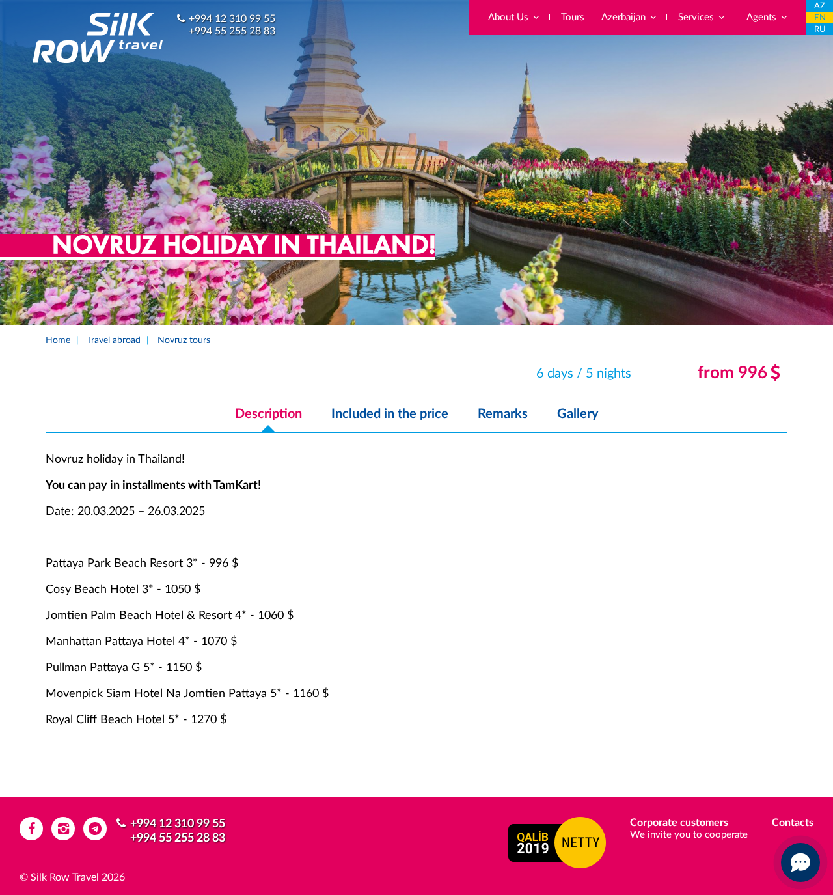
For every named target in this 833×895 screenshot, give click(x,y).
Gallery (578, 413)
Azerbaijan (624, 17)
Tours (572, 17)
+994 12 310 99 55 (232, 19)
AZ (819, 6)
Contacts (792, 823)
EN (820, 18)
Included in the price (389, 413)
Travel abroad (114, 340)
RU (820, 29)
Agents (762, 17)
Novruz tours (183, 340)
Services (697, 17)
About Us (509, 17)
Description (268, 413)
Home (58, 340)
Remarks (503, 413)
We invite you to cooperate (689, 835)
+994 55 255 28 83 (232, 31)
